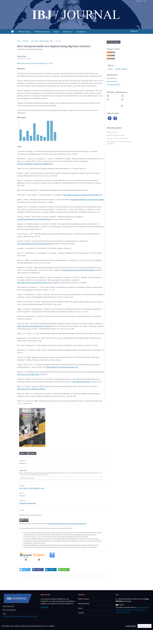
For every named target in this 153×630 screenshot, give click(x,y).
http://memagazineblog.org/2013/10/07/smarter (34, 219)
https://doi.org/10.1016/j (81, 382)
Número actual (24, 32)
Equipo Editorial (83, 603)
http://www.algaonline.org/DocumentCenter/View (80, 195)
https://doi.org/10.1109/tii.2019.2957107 (31, 389)
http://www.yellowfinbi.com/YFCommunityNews (87, 200)
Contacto (81, 613)
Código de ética (112, 132)
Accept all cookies (144, 626)
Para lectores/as (112, 78)
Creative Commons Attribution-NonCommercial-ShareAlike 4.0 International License (132, 609)
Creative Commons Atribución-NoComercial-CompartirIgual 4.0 (66, 523)
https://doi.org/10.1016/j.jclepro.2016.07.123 (62, 367)
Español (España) (121, 69)
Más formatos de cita (27, 478)
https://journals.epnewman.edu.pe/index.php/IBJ (20, 616)
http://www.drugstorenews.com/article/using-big (34, 244)
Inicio (19, 41)
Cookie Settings (131, 626)
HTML (33, 453)
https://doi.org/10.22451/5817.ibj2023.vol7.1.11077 (37, 63)
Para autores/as (112, 81)
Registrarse (139, 1)
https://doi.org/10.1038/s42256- (28, 374)
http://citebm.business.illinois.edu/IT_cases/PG (33, 326)
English (110, 69)
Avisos (56, 32)
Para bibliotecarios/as (113, 85)
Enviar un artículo (113, 42)
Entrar (145, 1)
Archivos (25, 41)
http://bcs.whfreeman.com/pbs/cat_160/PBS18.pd (34, 164)
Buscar (135, 31)
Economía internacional (27, 503)
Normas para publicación (115, 135)
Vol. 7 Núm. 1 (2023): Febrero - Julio (42, 41)
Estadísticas (81, 32)
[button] (25, 569)
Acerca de (67, 32)
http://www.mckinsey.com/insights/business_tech (34, 283)
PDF (23, 453)
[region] (76, 626)
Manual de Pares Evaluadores (117, 138)
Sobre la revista (83, 599)
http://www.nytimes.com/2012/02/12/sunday (78, 270)
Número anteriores (42, 32)
